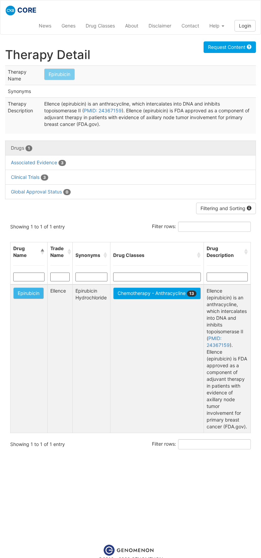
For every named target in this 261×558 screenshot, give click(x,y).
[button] (42, 251)
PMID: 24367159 (103, 110)
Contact (190, 26)
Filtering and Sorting (224, 208)
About (131, 26)
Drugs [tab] (20, 148)
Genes (68, 26)
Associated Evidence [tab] (37, 162)
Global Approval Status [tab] (39, 191)
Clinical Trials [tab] (28, 177)
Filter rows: (164, 226)
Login (245, 26)
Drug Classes (100, 26)
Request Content (227, 47)
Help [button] (215, 26)
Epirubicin (59, 74)
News (45, 26)
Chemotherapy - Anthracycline (156, 293)
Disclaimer (160, 26)
